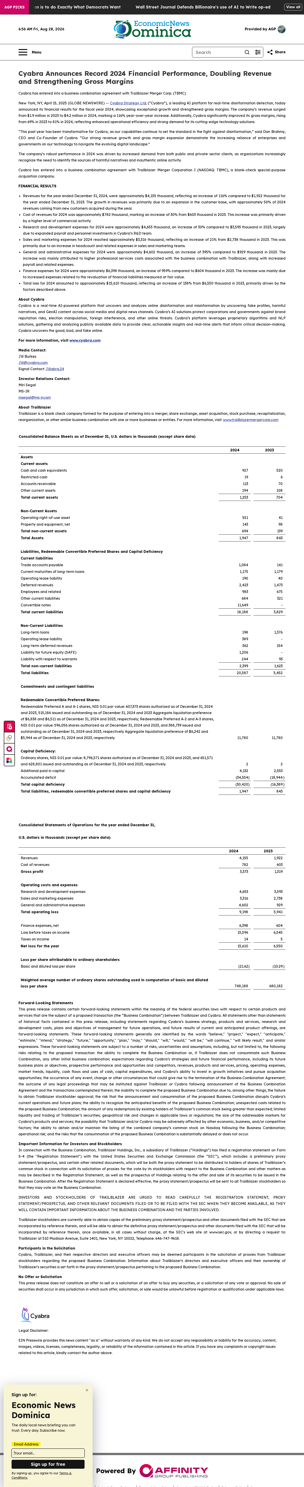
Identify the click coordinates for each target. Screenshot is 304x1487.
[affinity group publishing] (9, 749)
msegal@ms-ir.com (34, 397)
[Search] (247, 52)
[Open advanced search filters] (257, 52)
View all (293, 7)
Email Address (26, 1444)
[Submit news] (9, 726)
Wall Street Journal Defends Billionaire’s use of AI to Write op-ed (203, 7)
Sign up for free (48, 1464)
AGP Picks (14, 7)
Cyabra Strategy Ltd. (128, 103)
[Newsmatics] (9, 760)
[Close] (87, 1390)
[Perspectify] (9, 738)
